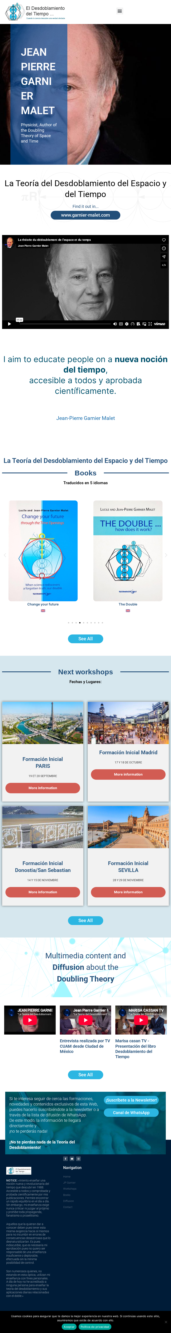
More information (43, 788)
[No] (166, 1322)
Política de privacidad (95, 1326)
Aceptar (69, 1326)
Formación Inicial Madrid (128, 752)
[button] (119, 11)
